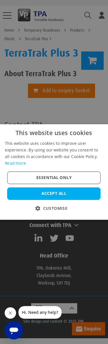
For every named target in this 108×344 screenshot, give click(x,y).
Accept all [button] (53, 193)
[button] (53, 208)
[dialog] (54, 172)
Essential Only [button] (54, 177)
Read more (15, 163)
